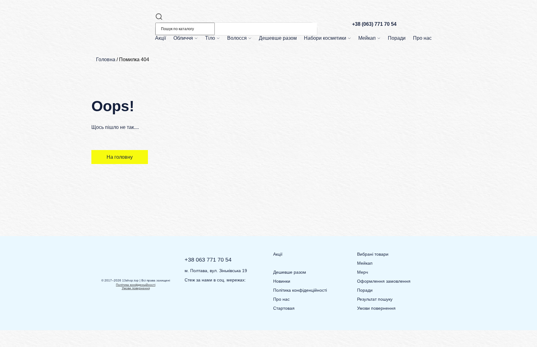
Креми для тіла (222, 68)
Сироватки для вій (264, 187)
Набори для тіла (322, 68)
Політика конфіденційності (135, 284)
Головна (105, 59)
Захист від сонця (193, 46)
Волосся (237, 38)
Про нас (422, 38)
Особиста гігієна (223, 46)
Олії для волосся (246, 79)
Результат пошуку (374, 299)
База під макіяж (376, 79)
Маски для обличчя (195, 79)
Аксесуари (371, 46)
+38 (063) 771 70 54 (374, 24)
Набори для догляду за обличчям (338, 46)
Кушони (368, 68)
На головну (120, 157)
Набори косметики (325, 38)
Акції (160, 38)
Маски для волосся (248, 68)
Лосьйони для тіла (225, 79)
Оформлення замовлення (384, 281)
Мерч (362, 272)
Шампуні (238, 46)
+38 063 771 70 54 (208, 260)
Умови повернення (136, 288)
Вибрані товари (372, 254)
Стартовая (284, 308)
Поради (397, 38)
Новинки (281, 281)
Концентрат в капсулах (198, 68)
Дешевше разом (278, 38)
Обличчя (183, 38)
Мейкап (367, 38)
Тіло (210, 38)
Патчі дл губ (259, 187)
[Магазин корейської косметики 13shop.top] (121, 38)
